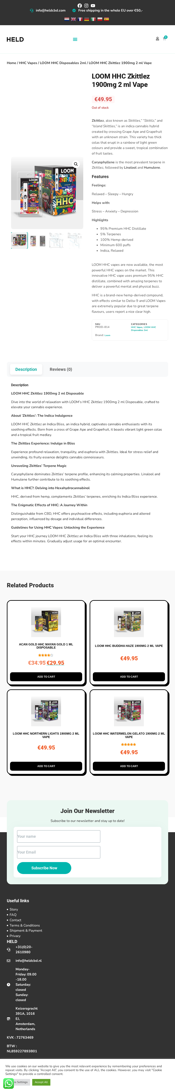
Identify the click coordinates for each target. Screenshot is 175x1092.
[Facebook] (79, 5)
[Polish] (99, 19)
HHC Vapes (28, 63)
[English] (73, 19)
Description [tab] (26, 369)
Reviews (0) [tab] (61, 369)
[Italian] (93, 19)
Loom (107, 335)
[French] (79, 19)
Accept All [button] (41, 1082)
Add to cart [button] (46, 676)
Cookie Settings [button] (18, 1082)
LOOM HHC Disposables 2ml (63, 63)
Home (11, 63)
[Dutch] (66, 19)
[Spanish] (106, 19)
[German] (86, 19)
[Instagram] (86, 5)
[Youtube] (93, 5)
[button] (75, 39)
